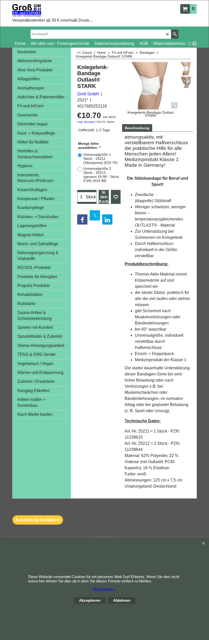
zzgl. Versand (85, 121)
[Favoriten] (116, 197)
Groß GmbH (88, 94)
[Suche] (174, 34)
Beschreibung (137, 128)
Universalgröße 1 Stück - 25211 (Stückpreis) (100, 158)
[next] (194, 43)
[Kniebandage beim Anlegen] (186, 82)
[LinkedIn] (107, 219)
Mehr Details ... (105, 589)
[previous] (189, 43)
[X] (95, 215)
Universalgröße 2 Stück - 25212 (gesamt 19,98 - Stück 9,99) (101, 174)
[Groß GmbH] (53, 10)
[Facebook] (82, 219)
